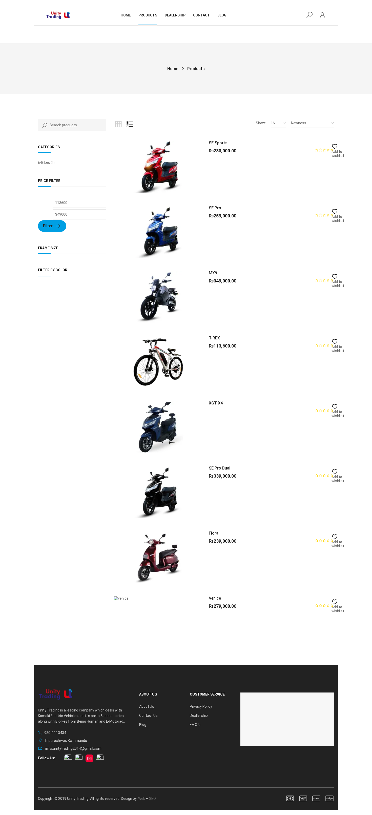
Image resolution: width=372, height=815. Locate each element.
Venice (215, 598)
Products (147, 15)
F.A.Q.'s (195, 725)
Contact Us (148, 716)
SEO (152, 799)
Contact (201, 15)
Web (141, 799)
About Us (146, 706)
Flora (213, 533)
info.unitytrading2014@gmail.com (72, 748)
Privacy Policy (201, 706)
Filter (48, 225)
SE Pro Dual (219, 468)
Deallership (199, 716)
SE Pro (215, 208)
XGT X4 (216, 403)
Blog (221, 15)
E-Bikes (44, 162)
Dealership (175, 15)
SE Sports (218, 142)
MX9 (213, 273)
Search (44, 125)
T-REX (214, 338)
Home (126, 15)
